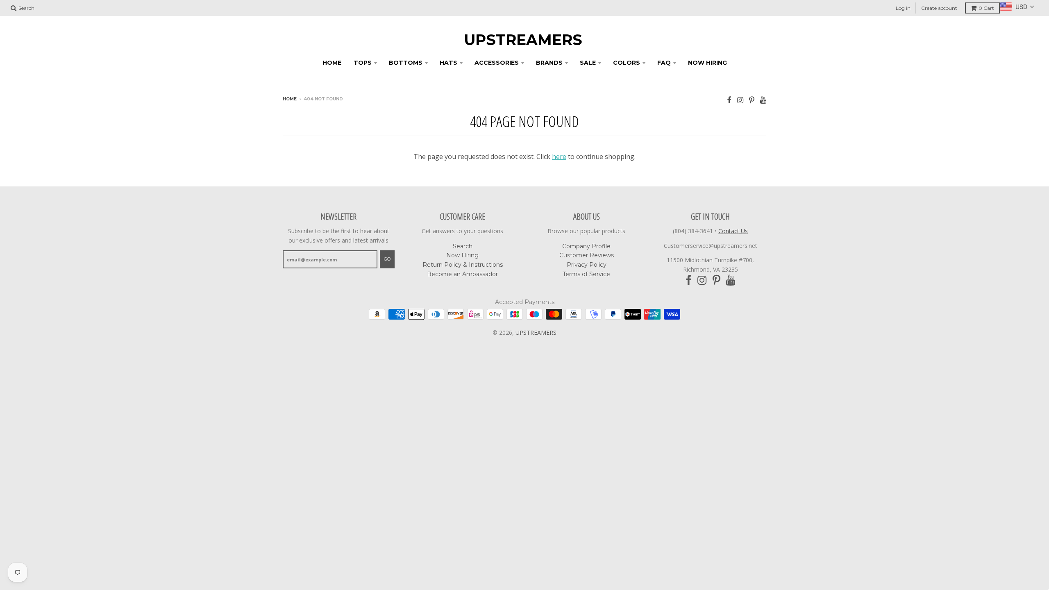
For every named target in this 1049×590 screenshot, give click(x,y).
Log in (903, 8)
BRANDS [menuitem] (549, 62)
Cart (986, 8)
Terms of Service (586, 274)
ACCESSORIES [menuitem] (497, 62)
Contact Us (733, 231)
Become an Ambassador (462, 274)
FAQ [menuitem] (664, 62)
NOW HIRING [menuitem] (707, 62)
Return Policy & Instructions (462, 264)
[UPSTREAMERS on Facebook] (729, 100)
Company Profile (586, 246)
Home (290, 99)
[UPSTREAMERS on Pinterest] (751, 100)
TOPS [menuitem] (363, 62)
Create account (939, 8)
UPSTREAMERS (523, 39)
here (559, 156)
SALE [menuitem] (588, 62)
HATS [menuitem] (448, 62)
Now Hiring (462, 255)
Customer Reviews (586, 255)
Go (387, 259)
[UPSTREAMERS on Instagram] (740, 100)
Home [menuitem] (331, 62)
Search (462, 246)
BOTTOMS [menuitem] (405, 62)
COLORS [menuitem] (626, 62)
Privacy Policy (586, 264)
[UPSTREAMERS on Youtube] (763, 100)
